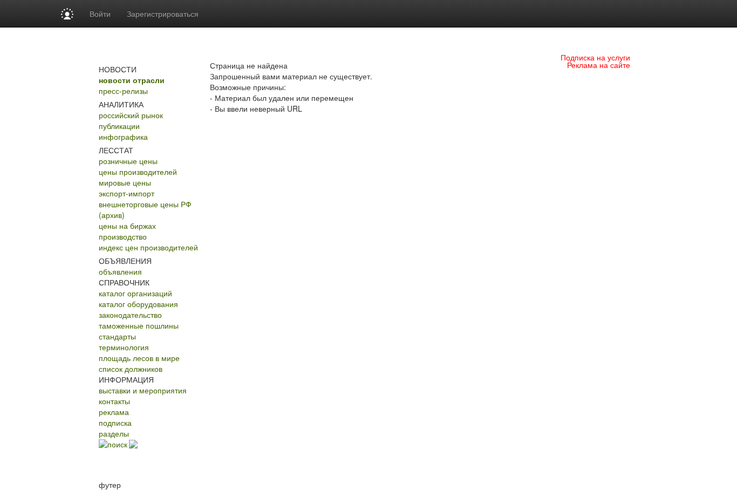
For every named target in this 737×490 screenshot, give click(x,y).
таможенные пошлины (139, 325)
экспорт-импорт (126, 193)
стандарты (117, 336)
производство (123, 236)
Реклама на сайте (598, 64)
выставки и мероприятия (143, 390)
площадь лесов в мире (139, 357)
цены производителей (138, 171)
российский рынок (131, 115)
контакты (114, 401)
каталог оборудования (138, 303)
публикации (119, 125)
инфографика (123, 136)
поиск (117, 444)
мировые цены (125, 182)
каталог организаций (135, 293)
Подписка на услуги (595, 57)
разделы (114, 433)
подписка (115, 422)
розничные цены (128, 160)
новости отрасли (132, 79)
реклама (114, 411)
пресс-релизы (123, 90)
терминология (124, 347)
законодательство (130, 314)
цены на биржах (127, 225)
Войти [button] (100, 13)
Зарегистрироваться (163, 13)
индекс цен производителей (148, 247)
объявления (120, 271)
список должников (130, 368)
